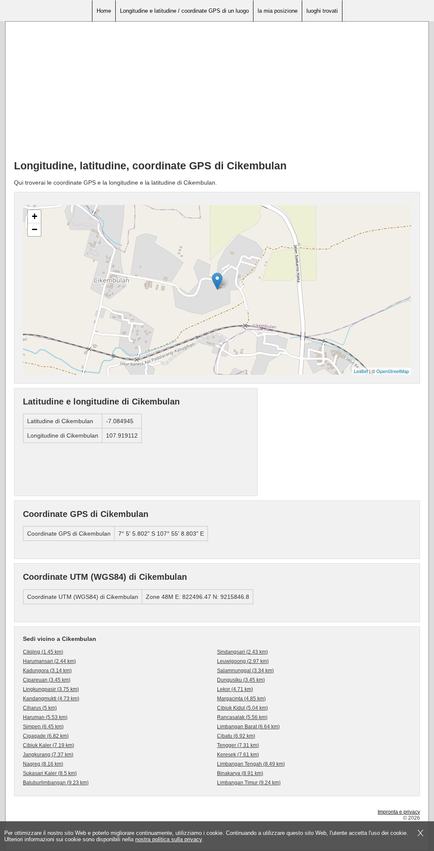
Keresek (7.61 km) (238, 755)
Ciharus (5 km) (40, 708)
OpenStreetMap (392, 371)
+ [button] (34, 216)
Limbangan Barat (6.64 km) (248, 727)
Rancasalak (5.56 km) (242, 717)
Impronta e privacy (399, 812)
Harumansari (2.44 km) (49, 661)
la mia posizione (278, 11)
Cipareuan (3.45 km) (46, 680)
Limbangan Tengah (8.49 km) (251, 764)
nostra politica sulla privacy (168, 839)
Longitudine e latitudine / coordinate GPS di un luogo (184, 11)
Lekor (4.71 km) (235, 689)
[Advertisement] (217, 93)
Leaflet (361, 371)
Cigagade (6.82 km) (46, 736)
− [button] (34, 229)
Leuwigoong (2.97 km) (243, 661)
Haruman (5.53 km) (45, 717)
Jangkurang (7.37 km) (48, 755)
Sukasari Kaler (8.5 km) (50, 773)
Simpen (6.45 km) (43, 727)
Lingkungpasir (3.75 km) (51, 689)
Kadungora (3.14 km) (47, 671)
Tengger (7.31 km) (238, 745)
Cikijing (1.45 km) (43, 652)
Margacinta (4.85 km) (241, 699)
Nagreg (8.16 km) (43, 764)
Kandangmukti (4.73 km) (51, 699)
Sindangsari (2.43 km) (242, 652)
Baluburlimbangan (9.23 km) (56, 783)
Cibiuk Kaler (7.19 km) (48, 745)
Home (104, 11)
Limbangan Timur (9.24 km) (249, 783)
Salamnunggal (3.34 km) (245, 671)
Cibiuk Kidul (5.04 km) (242, 708)
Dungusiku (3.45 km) (241, 680)
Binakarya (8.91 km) (240, 773)
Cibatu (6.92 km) (236, 736)
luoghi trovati (322, 11)
